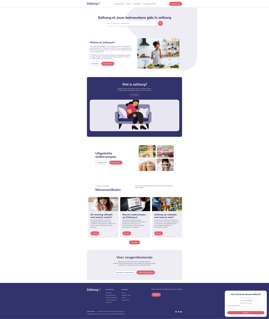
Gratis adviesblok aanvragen (145, 272)
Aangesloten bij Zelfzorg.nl (111, 297)
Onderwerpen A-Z (175, 4)
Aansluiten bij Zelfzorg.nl (111, 300)
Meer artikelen (134, 242)
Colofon (123, 292)
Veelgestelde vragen (126, 295)
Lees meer (94, 233)
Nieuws (128, 4)
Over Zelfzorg (137, 4)
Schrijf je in (156, 294)
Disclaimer (124, 297)
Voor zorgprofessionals (149, 4)
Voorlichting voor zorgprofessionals (125, 272)
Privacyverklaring (125, 300)
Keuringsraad (108, 302)
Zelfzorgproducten (119, 4)
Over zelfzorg (134, 95)
